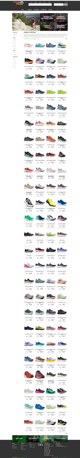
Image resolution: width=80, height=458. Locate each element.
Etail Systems (65, 457)
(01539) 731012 (59, 445)
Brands (50, 9)
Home (19, 11)
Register (55, 2)
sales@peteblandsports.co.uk (62, 446)
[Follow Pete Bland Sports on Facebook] (39, 445)
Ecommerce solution (61, 457)
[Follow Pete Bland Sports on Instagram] (42, 445)
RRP (26, 68)
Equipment (36, 9)
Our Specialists (47, 438)
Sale (57, 9)
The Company (14, 444)
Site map (30, 445)
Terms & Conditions (32, 444)
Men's (22, 9)
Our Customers (61, 438)
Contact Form (58, 444)
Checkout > (65, 4)
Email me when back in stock (62, 321)
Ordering (22, 444)
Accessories (43, 9)
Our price (30, 68)
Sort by (31, 38)
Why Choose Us (33, 438)
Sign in (59, 2)
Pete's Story (19, 438)
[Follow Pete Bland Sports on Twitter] (40, 445)
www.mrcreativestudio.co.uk (22, 457)
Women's (30, 9)
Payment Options (23, 449)
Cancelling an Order (24, 445)
